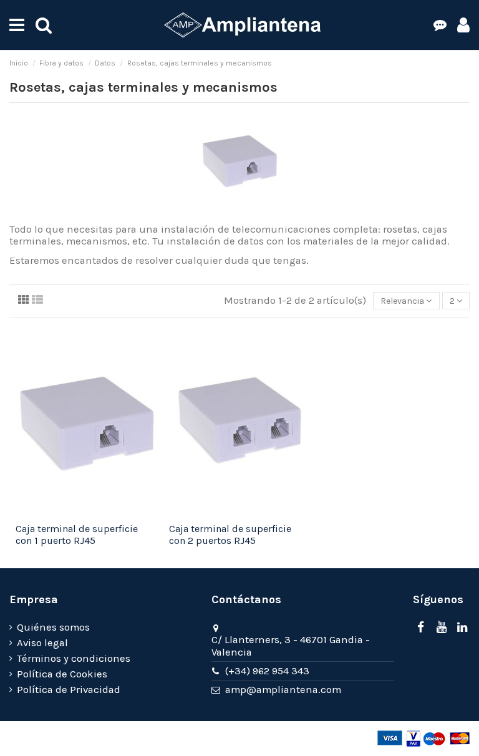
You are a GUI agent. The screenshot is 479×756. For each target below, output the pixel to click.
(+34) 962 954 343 (267, 671)
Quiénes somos (53, 627)
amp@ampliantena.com (283, 689)
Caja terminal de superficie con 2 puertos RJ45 (230, 534)
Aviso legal (42, 643)
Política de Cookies (62, 674)
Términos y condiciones (73, 658)
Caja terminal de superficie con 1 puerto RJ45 (77, 534)
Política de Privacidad (68, 689)
